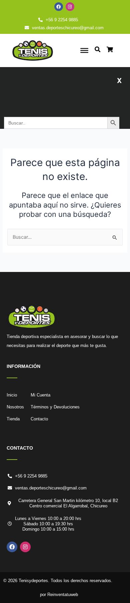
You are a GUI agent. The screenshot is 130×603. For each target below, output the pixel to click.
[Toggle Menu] (84, 50)
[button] (119, 80)
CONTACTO (20, 448)
